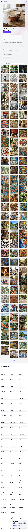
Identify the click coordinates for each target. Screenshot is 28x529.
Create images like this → (6, 32)
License (3, 54)
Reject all (18, 525)
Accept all (15, 525)
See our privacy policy (15, 527)
